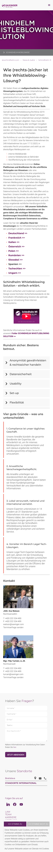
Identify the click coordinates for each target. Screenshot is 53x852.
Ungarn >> (14, 273)
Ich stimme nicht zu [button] (38, 824)
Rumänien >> (16, 255)
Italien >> (13, 242)
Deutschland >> (17, 233)
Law (7, 812)
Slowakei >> (15, 259)
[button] (49, 839)
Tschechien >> (16, 268)
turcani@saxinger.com (13, 674)
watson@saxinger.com (13, 624)
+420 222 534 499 (13, 621)
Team (8, 814)
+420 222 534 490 (13, 618)
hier (14, 747)
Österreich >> (16, 246)
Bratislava (10, 778)
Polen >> (13, 251)
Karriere (10, 817)
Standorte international (21, 783)
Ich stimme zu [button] (15, 824)
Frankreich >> (16, 237)
